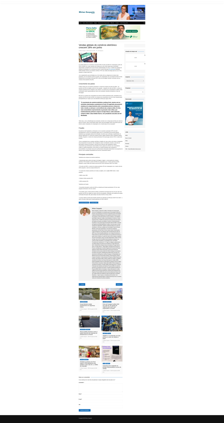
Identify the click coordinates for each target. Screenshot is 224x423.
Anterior (82, 284)
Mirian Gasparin (83, 50)
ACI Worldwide (112, 69)
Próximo (118, 284)
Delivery (82, 359)
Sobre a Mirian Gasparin (88, 22)
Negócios (101, 50)
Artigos (95, 22)
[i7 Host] (134, 113)
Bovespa (127, 143)
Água (81, 301)
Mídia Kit (112, 22)
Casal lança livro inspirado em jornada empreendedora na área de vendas (112, 367)
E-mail (80, 399)
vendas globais (94, 202)
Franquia (104, 301)
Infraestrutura (83, 329)
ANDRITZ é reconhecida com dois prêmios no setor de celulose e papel (111, 337)
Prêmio (109, 333)
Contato (117, 22)
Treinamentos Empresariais (103, 22)
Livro (104, 363)
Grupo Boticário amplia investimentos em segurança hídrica (87, 306)
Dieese (126, 146)
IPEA (126, 140)
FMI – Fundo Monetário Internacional (133, 149)
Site (79, 404)
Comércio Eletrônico (84, 202)
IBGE (126, 135)
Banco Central (128, 138)
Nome (80, 393)
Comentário (81, 382)
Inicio (80, 22)
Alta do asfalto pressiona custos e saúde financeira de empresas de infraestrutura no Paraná (88, 333)
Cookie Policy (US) (124, 22)
